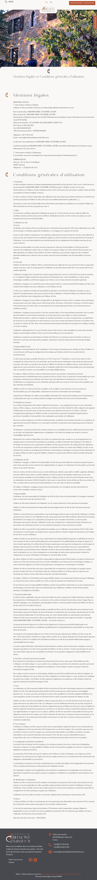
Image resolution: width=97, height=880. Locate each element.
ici (36, 664)
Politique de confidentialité (73, 874)
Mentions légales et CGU (49, 874)
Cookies (61, 874)
